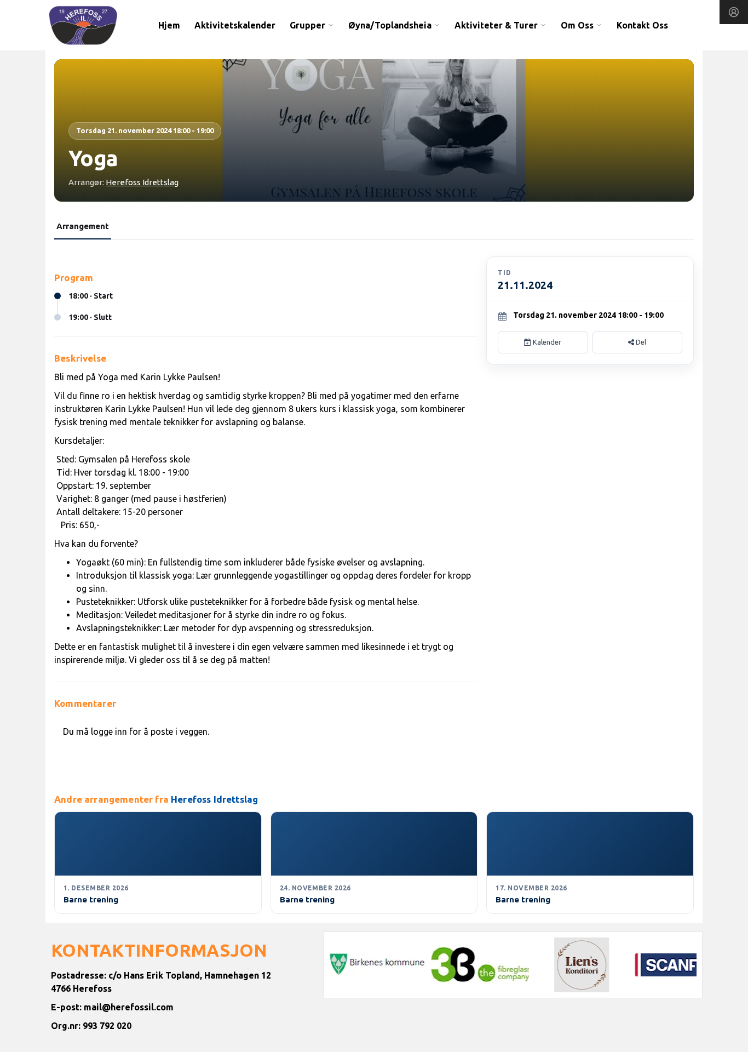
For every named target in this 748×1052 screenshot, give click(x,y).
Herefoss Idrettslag (142, 182)
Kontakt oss (642, 25)
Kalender (546, 342)
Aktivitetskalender (234, 25)
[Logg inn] (734, 12)
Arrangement (82, 226)
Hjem (169, 25)
